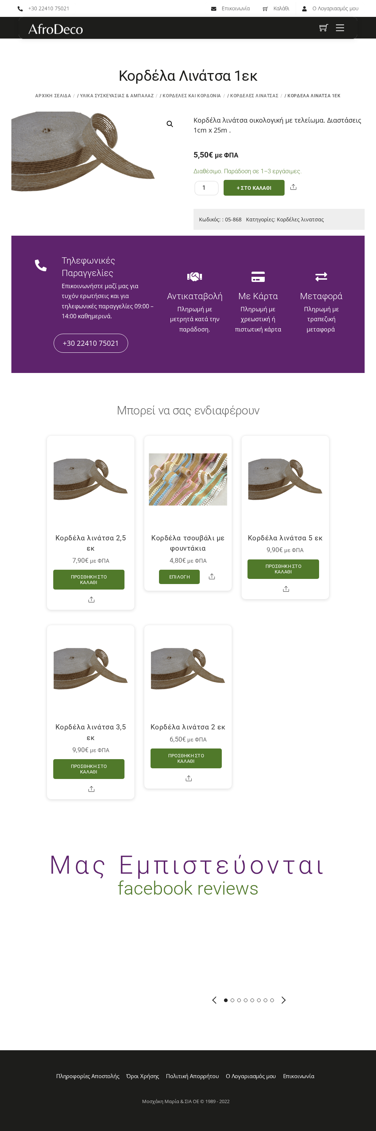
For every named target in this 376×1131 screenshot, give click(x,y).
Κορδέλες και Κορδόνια (192, 95)
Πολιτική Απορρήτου (192, 1076)
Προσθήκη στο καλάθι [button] (89, 579)
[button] (170, 124)
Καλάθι (280, 8)
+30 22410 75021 (48, 8)
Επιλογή (179, 577)
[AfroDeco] (55, 29)
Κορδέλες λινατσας (254, 95)
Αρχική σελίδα (53, 95)
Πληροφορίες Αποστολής (87, 1076)
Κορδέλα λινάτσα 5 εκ (285, 538)
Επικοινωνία (235, 8)
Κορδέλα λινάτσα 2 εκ (188, 727)
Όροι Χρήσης (142, 1076)
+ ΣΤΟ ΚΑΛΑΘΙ (254, 188)
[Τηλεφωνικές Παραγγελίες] (40, 266)
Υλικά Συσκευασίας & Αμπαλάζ (116, 95)
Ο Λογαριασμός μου (334, 8)
